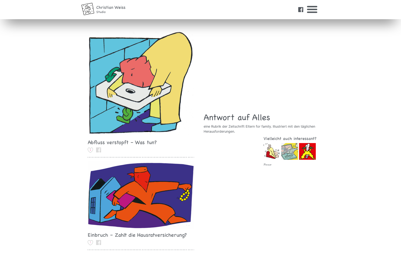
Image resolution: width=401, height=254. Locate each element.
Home (268, 164)
